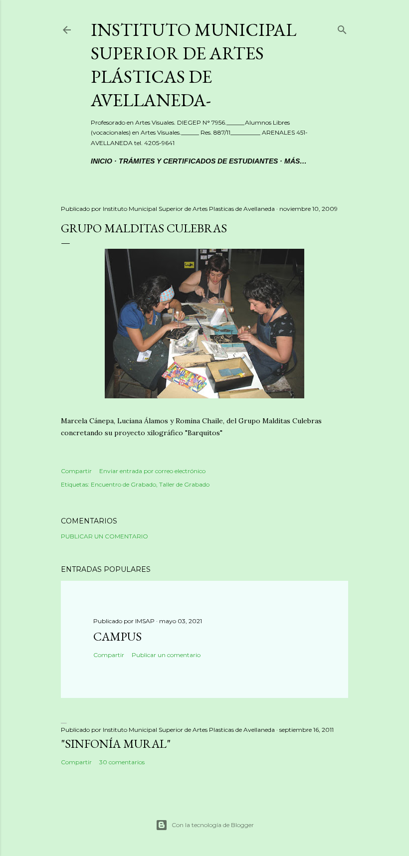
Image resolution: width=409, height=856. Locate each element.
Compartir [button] (76, 471)
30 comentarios (122, 762)
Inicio (101, 161)
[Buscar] (342, 28)
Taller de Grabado (184, 484)
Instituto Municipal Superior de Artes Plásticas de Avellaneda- (193, 65)
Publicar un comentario (104, 536)
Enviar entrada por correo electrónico (152, 471)
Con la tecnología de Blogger (213, 825)
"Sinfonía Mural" (116, 743)
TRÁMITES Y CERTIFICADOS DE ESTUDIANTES (198, 161)
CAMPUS (117, 636)
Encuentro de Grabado (123, 484)
